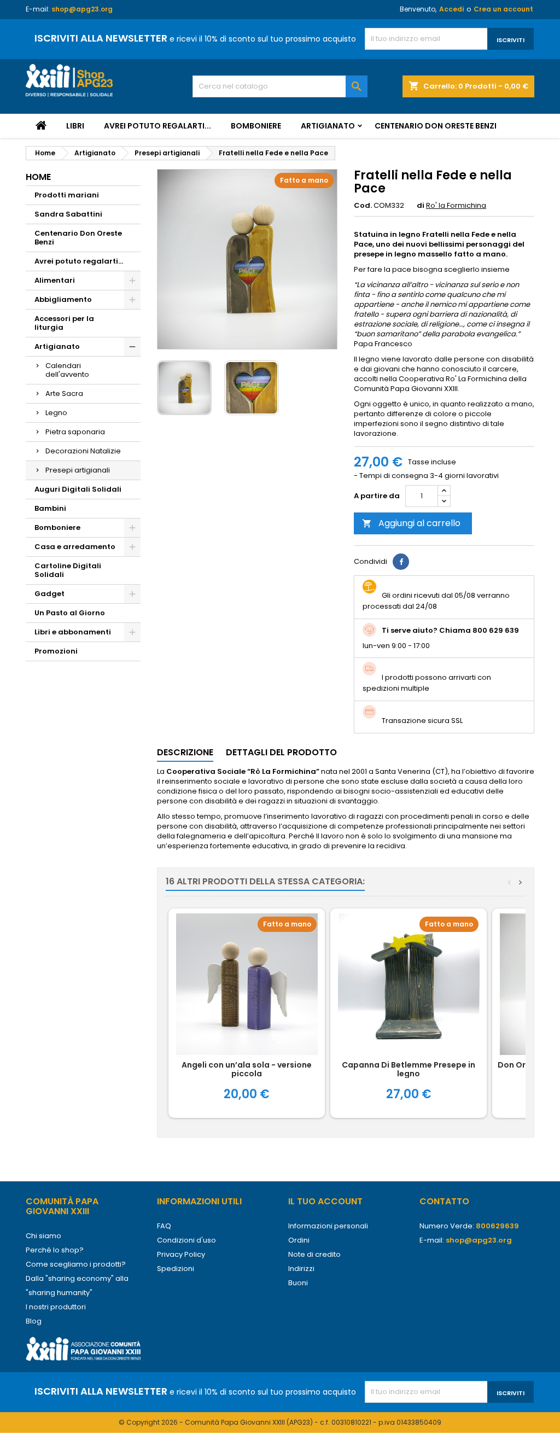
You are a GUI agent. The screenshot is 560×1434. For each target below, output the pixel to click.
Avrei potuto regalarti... (157, 125)
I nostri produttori (56, 1307)
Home (38, 177)
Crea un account (503, 9)
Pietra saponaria (75, 432)
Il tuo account (325, 1201)
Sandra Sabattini (68, 214)
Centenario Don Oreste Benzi (436, 125)
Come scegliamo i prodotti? (76, 1264)
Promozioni (56, 651)
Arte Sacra (64, 393)
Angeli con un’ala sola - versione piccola (247, 1069)
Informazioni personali (328, 1226)
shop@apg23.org (82, 9)
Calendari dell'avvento (67, 370)
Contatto (444, 1201)
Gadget (49, 593)
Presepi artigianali (77, 470)
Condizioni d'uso (186, 1240)
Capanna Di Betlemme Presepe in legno (408, 1069)
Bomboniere (256, 125)
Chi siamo (43, 1236)
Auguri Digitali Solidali (77, 489)
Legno (56, 412)
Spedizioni (175, 1268)
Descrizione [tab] (185, 752)
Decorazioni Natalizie (83, 451)
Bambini (50, 508)
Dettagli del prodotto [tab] (281, 752)
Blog (34, 1321)
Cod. (363, 206)
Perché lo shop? (55, 1250)
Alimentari (54, 280)
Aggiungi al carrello (411, 523)
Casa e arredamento (74, 546)
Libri (75, 125)
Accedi (451, 9)
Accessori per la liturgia (64, 323)
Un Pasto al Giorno (69, 613)
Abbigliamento (63, 299)
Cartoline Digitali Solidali (67, 570)
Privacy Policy (181, 1254)
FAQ (164, 1226)
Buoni (298, 1283)
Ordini (299, 1240)
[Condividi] (401, 561)
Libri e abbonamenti (72, 632)
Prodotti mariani (66, 195)
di (420, 206)
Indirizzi (301, 1268)
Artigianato (328, 125)
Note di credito (314, 1254)
